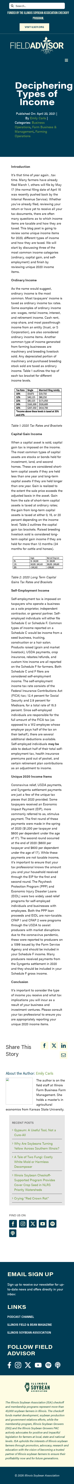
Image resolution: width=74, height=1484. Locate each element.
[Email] (63, 1055)
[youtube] (38, 1365)
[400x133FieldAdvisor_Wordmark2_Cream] (37, 38)
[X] (54, 1045)
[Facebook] (44, 1045)
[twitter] (28, 1365)
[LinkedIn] (63, 1045)
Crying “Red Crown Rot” (31, 1198)
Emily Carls (38, 118)
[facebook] (9, 1365)
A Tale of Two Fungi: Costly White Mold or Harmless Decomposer (33, 1162)
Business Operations (30, 124)
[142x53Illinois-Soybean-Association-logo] (37, 1384)
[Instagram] (23, 1224)
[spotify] (48, 1365)
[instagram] (18, 1365)
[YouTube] (43, 1224)
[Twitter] (33, 1224)
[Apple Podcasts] (12, 1233)
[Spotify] (52, 1224)
